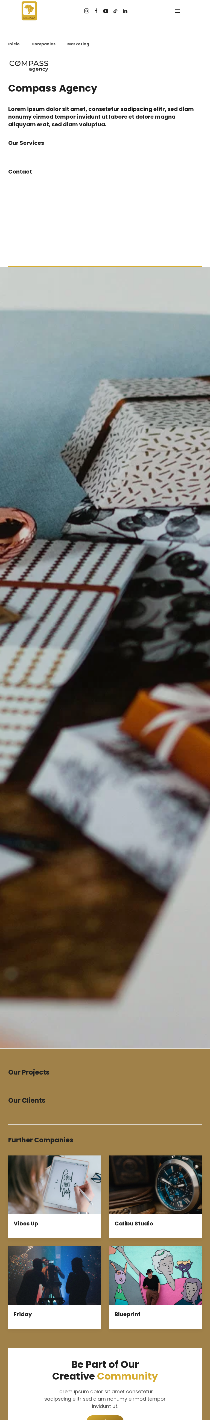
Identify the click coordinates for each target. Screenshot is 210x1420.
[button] (177, 11)
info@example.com (32, 230)
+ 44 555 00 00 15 (30, 223)
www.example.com (31, 237)
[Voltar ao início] (29, 11)
